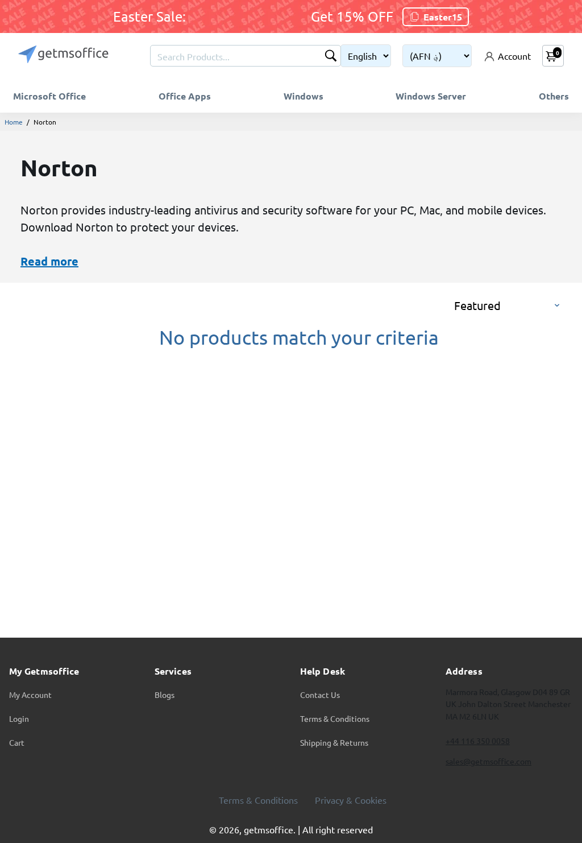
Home (14, 121)
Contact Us (320, 694)
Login (19, 718)
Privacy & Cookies (350, 799)
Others (554, 96)
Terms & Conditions (334, 718)
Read (34, 261)
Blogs (164, 694)
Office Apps (185, 96)
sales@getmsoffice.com (488, 761)
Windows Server (431, 96)
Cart (16, 742)
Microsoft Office (49, 96)
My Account (30, 694)
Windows (303, 96)
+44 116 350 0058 (478, 740)
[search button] (331, 56)
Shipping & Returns (334, 742)
